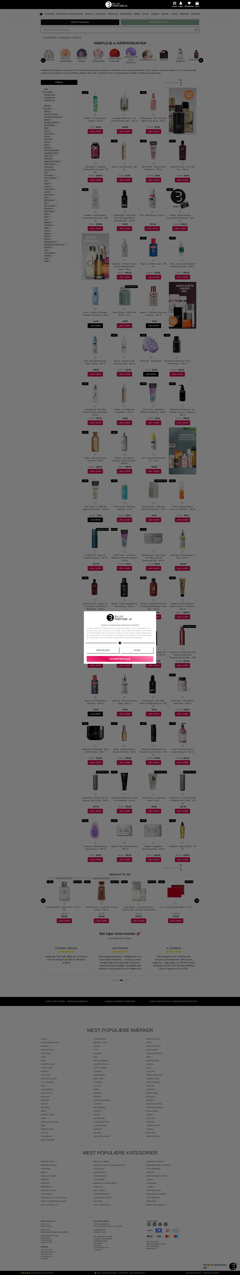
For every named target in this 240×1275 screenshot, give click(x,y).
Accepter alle (120, 659)
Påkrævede (103, 650)
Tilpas (137, 650)
